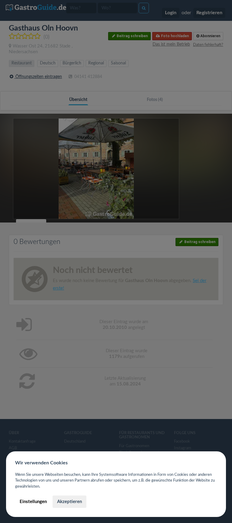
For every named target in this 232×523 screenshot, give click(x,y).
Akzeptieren (69, 501)
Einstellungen (33, 501)
